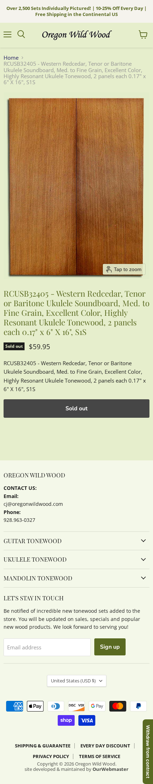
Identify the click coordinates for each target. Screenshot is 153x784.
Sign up (110, 647)
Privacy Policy (51, 756)
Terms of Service (99, 756)
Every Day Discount (105, 745)
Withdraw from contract (148, 751)
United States (73, 680)
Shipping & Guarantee (42, 745)
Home (11, 58)
